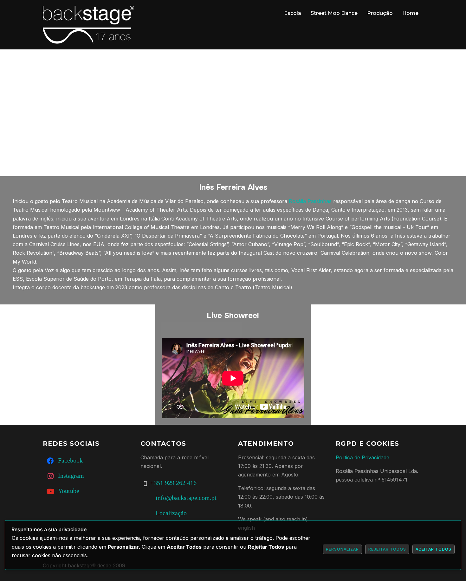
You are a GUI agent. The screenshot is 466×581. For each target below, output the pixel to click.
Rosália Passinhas (310, 201)
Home (410, 13)
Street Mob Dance (334, 13)
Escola (292, 13)
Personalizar (342, 549)
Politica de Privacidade (362, 457)
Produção (380, 13)
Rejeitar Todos (387, 549)
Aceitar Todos (433, 549)
